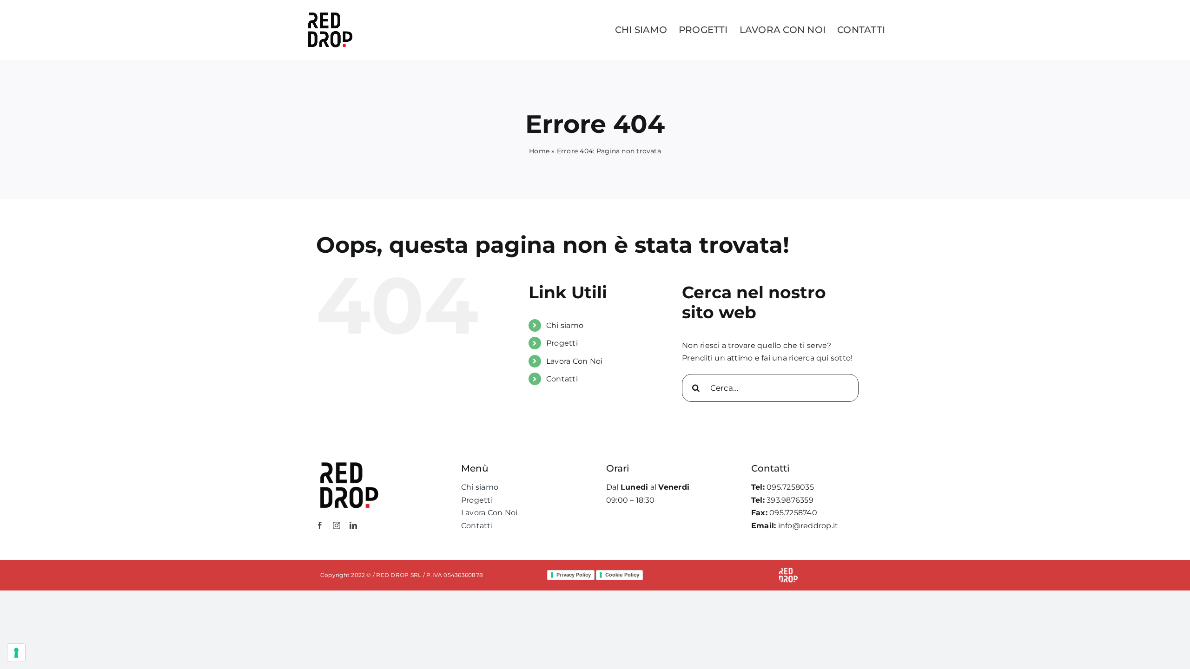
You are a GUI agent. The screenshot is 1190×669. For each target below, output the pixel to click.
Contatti (562, 378)
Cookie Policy (622, 574)
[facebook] (320, 525)
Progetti (562, 343)
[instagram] (336, 525)
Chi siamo (564, 325)
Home (539, 151)
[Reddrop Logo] (348, 461)
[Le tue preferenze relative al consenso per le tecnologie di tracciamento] (16, 653)
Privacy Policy (573, 574)
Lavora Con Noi (574, 361)
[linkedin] (353, 525)
